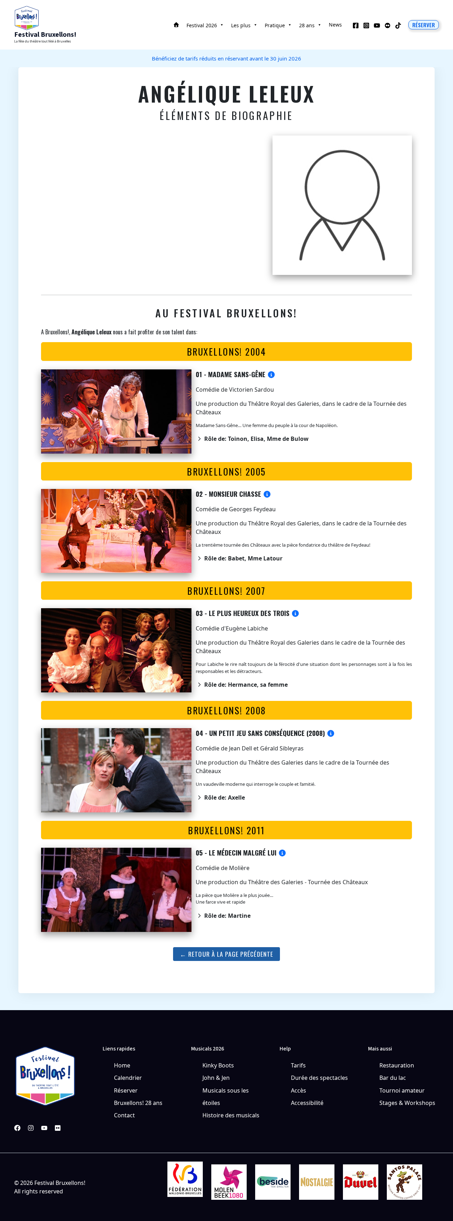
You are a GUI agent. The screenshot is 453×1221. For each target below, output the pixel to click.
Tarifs (298, 1065)
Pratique (275, 25)
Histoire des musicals (230, 1115)
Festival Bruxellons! (45, 35)
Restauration (396, 1065)
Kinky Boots (218, 1065)
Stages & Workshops (407, 1103)
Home (122, 1065)
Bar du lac (392, 1078)
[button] (423, 24)
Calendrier (128, 1078)
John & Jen (216, 1078)
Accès (298, 1090)
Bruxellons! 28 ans (138, 1103)
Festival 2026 (202, 25)
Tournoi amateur (402, 1090)
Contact (124, 1115)
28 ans (307, 25)
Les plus (241, 25)
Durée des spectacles (319, 1078)
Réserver (126, 1090)
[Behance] (387, 25)
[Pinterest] (58, 1128)
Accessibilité (307, 1103)
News (335, 24)
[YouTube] (377, 25)
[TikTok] (398, 25)
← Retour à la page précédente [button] (226, 953)
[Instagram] (366, 25)
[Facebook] (355, 25)
